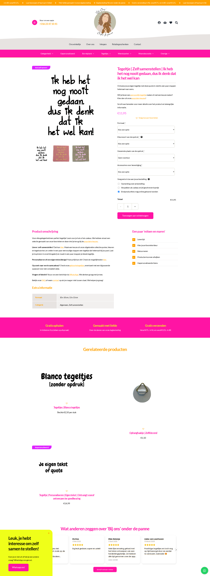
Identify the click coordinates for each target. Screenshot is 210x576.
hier (62, 247)
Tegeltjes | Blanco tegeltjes (67, 407)
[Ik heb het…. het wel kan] (71, 104)
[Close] (48, 533)
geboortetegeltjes (77, 265)
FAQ (44, 280)
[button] (146, 117)
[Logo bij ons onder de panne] (105, 9)
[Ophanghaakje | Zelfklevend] (143, 392)
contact (56, 280)
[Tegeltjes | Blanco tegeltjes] (66, 380)
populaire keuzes (138, 98)
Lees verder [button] (113, 560)
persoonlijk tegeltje (138, 95)
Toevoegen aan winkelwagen (135, 215)
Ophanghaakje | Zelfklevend (143, 432)
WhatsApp (74, 274)
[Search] (176, 23)
